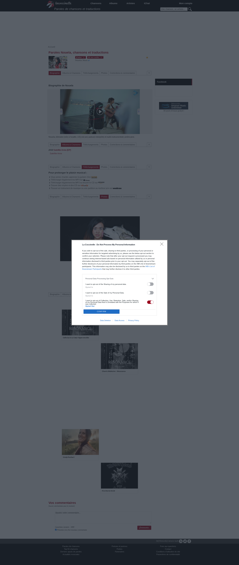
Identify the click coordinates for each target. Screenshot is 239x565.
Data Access (119, 320)
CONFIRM (101, 311)
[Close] (162, 244)
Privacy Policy (133, 320)
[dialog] (119, 282)
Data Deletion (105, 320)
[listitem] (119, 278)
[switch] (150, 284)
